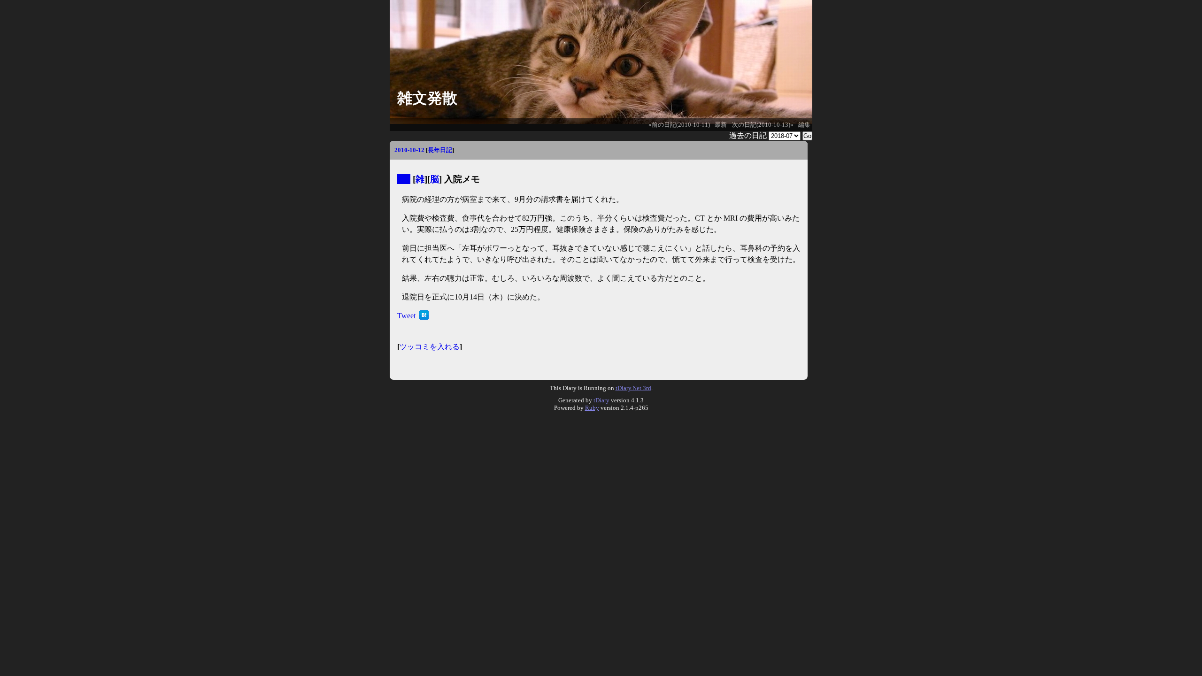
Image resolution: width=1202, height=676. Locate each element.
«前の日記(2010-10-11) (679, 125)
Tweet (406, 316)
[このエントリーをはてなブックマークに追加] (424, 317)
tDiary (601, 400)
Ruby (592, 407)
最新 (721, 125)
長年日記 (440, 150)
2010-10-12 (409, 150)
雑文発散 (427, 98)
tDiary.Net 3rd (633, 388)
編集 (804, 125)
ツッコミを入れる (430, 347)
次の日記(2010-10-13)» (763, 125)
